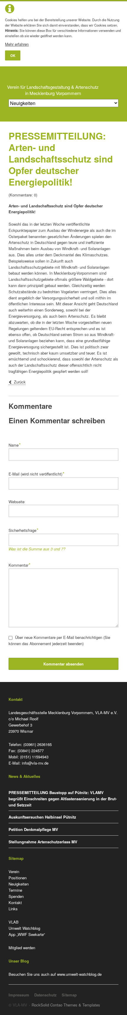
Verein (14, 871)
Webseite (17, 501)
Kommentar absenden (63, 664)
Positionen (18, 877)
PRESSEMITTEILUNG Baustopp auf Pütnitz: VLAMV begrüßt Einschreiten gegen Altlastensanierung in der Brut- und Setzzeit (63, 799)
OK (12, 55)
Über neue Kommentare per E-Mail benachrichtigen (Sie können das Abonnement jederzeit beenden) (59, 640)
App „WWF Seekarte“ (27, 934)
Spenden (16, 896)
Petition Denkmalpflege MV (33, 829)
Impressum (19, 995)
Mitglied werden (22, 947)
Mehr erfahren (17, 44)
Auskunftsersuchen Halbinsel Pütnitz (42, 817)
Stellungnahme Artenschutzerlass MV (43, 842)
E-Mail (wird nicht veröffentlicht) (37, 473)
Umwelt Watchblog (24, 928)
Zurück (20, 382)
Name (17, 444)
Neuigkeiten (19, 884)
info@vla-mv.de (35, 763)
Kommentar (20, 564)
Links (13, 908)
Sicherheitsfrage (24, 529)
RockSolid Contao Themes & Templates (66, 1005)
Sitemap (69, 995)
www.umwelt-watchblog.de (79, 974)
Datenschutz (45, 995)
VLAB (14, 922)
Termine (15, 890)
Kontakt (15, 902)
